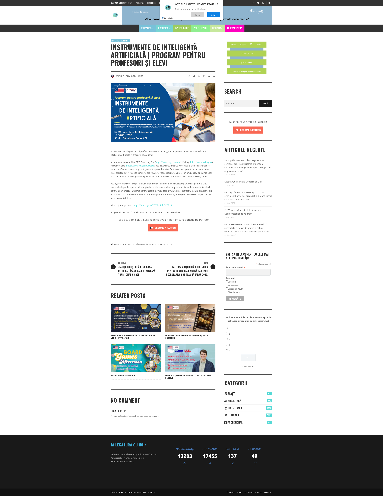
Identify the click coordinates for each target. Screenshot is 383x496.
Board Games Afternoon (123, 375)
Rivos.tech (151, 492)
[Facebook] (253, 3)
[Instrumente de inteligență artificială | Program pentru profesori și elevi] (163, 112)
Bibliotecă (234, 401)
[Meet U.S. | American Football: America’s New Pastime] (186, 358)
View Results (248, 366)
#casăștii (230, 393)
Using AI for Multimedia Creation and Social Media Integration (133, 337)
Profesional (233, 285)
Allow (213, 14)
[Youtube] (262, 3)
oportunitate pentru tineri (162, 244)
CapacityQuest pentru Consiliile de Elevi (243, 181)
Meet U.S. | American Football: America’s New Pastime (188, 377)
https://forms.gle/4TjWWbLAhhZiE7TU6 (153, 205)
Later (197, 14)
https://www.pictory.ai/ (201, 162)
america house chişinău (124, 244)
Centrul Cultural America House (129, 76)
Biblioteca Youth (235, 289)
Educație (232, 282)
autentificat (127, 416)
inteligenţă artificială (142, 244)
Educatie (115, 41)
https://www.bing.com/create (140, 165)
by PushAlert (169, 18)
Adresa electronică (235, 267)
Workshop (125, 41)
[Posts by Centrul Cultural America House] (112, 76)
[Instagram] (258, 3)
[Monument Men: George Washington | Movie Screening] (186, 318)
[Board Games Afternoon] (131, 358)
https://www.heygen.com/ (168, 162)
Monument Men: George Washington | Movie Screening (186, 337)
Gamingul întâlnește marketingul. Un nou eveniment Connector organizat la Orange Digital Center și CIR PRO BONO (248, 196)
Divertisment (234, 292)
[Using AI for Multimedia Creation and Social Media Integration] (131, 318)
